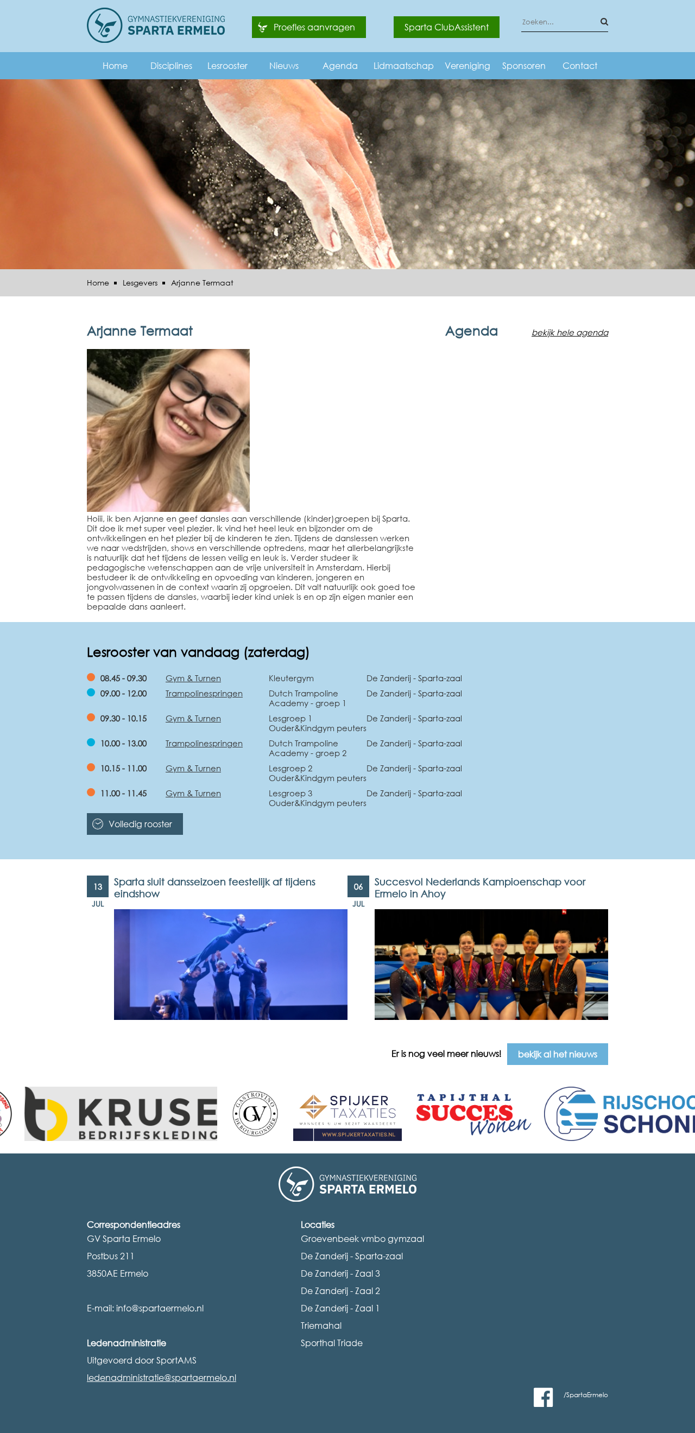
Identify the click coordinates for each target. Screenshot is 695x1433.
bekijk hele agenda (570, 332)
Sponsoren (524, 65)
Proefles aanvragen (314, 27)
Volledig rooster (140, 824)
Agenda (340, 65)
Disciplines (171, 65)
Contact (580, 65)
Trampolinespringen (204, 693)
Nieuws (284, 65)
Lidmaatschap (404, 65)
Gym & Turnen (193, 678)
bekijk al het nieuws (557, 1054)
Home (115, 65)
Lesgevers (140, 282)
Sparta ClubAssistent (447, 27)
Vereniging (467, 65)
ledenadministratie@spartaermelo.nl (161, 1377)
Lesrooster (227, 65)
